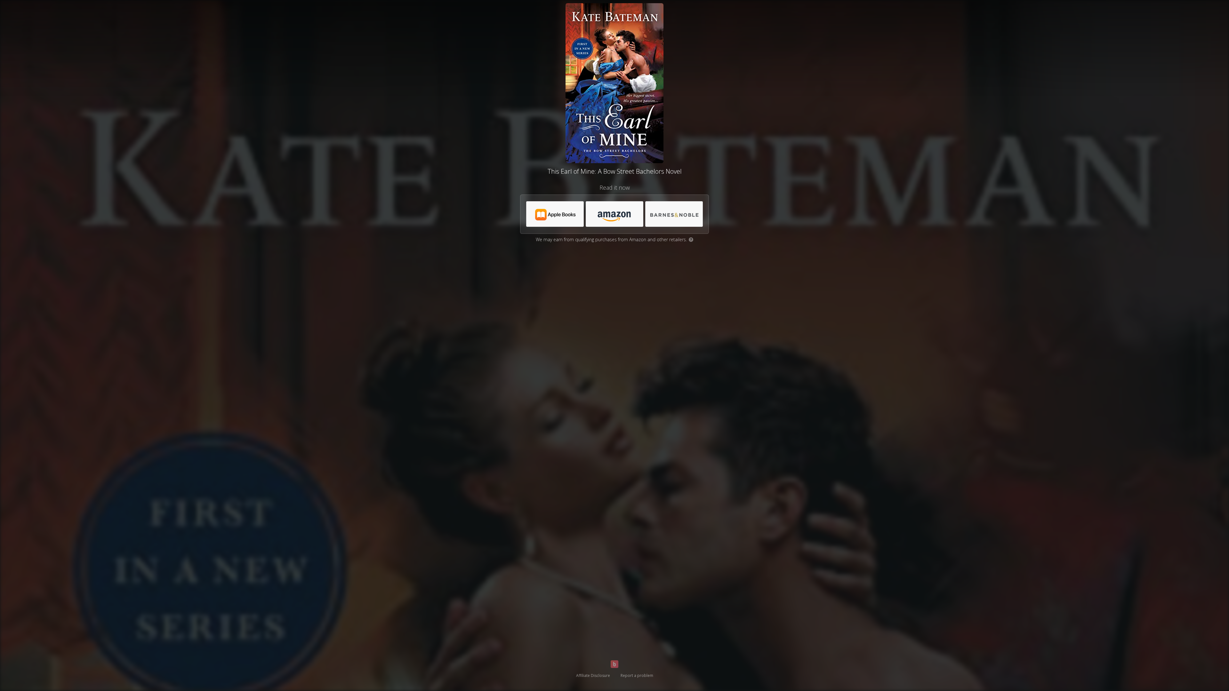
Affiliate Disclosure (593, 675)
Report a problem (637, 675)
